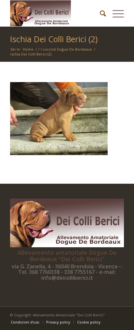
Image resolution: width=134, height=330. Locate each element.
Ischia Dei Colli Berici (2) (54, 38)
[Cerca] (99, 13)
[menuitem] (99, 13)
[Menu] (115, 13)
